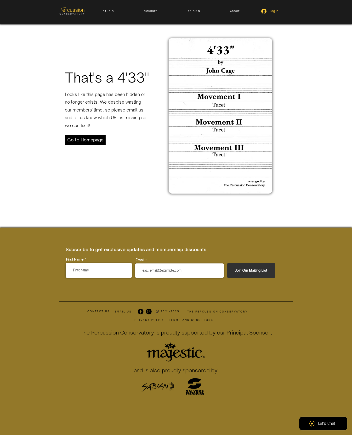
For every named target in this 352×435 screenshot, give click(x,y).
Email (140, 260)
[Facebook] (140, 311)
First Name (75, 259)
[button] (108, 11)
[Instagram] (149, 311)
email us (134, 109)
